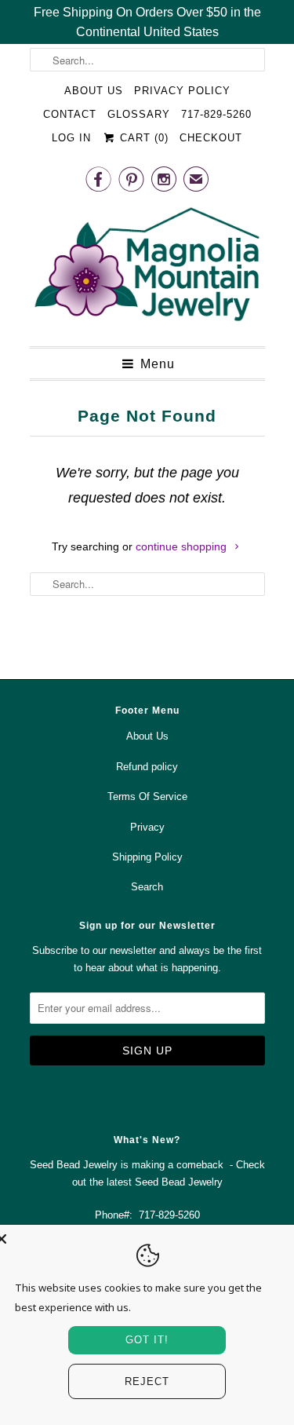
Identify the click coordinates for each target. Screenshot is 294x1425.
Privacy (147, 827)
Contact (69, 114)
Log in (71, 138)
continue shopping (183, 546)
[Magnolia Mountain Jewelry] (147, 268)
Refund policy (147, 767)
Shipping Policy (147, 857)
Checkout (211, 138)
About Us (93, 91)
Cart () (142, 138)
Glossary (138, 114)
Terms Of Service (147, 796)
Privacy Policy (182, 91)
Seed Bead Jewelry (179, 1182)
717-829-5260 (216, 114)
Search (147, 887)
